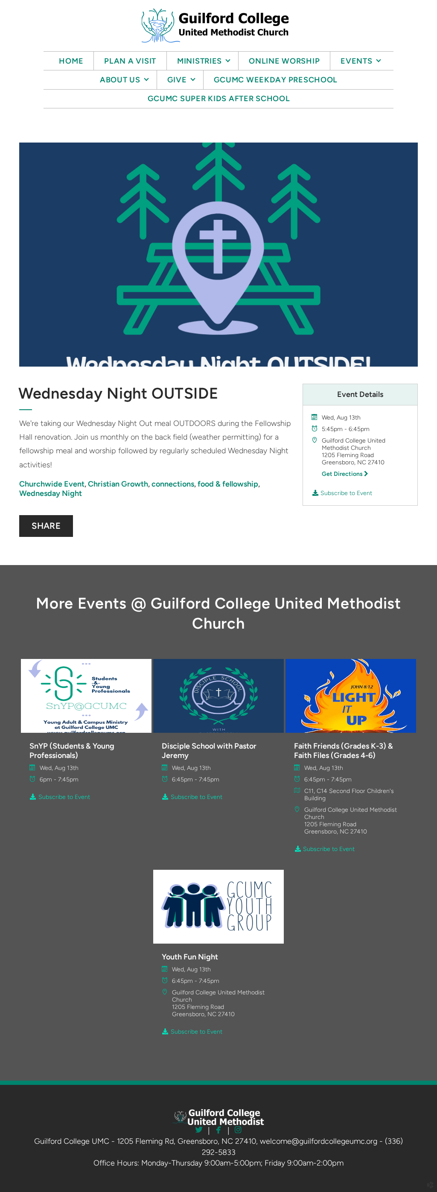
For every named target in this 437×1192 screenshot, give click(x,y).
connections (172, 484)
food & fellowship (228, 484)
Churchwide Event (51, 484)
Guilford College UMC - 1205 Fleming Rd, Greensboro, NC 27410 (145, 1141)
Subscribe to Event (345, 493)
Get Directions (343, 474)
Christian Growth (118, 484)
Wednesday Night (50, 493)
